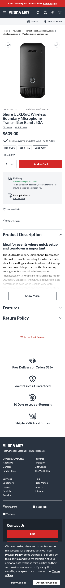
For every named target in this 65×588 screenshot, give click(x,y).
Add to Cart (41, 164)
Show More (32, 295)
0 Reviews (7, 127)
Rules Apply (50, 3)
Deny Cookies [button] (18, 582)
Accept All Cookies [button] (46, 582)
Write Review (21, 127)
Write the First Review (32, 337)
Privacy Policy (14, 554)
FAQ (32, 534)
